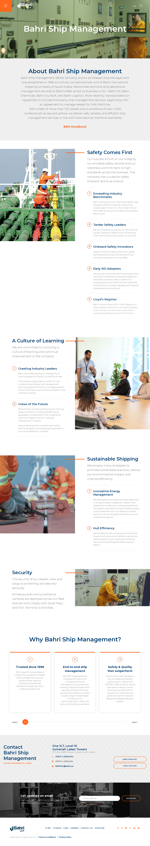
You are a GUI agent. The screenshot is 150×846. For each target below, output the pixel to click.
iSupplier (99, 828)
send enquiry (130, 759)
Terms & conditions (47, 837)
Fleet (48, 828)
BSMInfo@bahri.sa (64, 766)
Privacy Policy (85, 803)
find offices (130, 766)
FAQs (65, 828)
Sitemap (57, 828)
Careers (74, 828)
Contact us (87, 828)
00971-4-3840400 (64, 757)
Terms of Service (97, 803)
